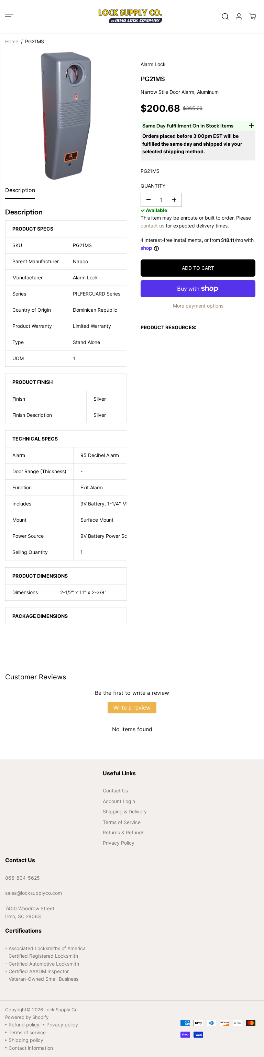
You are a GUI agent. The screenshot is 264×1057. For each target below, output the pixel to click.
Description (20, 190)
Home (11, 41)
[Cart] (252, 16)
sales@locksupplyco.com (33, 893)
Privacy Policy (118, 843)
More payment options (198, 306)
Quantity (153, 186)
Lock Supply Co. (61, 1009)
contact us (152, 226)
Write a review (132, 707)
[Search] (225, 16)
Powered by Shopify (26, 1017)
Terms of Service (122, 822)
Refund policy (24, 1024)
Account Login (119, 801)
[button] (9, 16)
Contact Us (115, 790)
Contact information (31, 1048)
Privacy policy (62, 1024)
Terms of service (27, 1032)
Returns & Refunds (123, 832)
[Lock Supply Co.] (130, 16)
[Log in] (239, 16)
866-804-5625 (22, 878)
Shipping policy (26, 1040)
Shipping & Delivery (125, 811)
